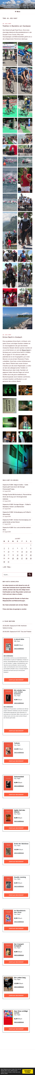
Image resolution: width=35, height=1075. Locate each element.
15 (31, 552)
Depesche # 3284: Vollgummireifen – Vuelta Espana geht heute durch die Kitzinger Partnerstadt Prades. (15, 487)
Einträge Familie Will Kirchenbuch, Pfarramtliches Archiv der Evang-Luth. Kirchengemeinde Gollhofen (17, 497)
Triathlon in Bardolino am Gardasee (17, 26)
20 (22, 555)
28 (26, 558)
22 (31, 555)
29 (31, 558)
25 (13, 558)
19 (17, 555)
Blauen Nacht (26, 350)
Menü (18, 11)
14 (26, 552)
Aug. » (9, 567)
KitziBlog (9, 2)
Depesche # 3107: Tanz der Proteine (20, 631)
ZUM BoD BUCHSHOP (16, 680)
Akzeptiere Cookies (27, 1071)
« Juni (4, 567)
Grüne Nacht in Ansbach (12, 337)
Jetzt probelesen (19, 648)
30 (4, 562)
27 (22, 558)
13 (22, 552)
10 (8, 552)
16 (4, 555)
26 (17, 558)
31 (8, 562)
